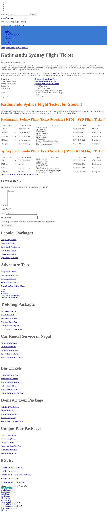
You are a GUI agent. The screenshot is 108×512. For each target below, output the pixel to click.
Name (3, 209)
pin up (3, 291)
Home (7, 31)
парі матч (4, 293)
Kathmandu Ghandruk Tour (10, 414)
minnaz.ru (5, 498)
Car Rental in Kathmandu (9, 343)
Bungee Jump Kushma (8, 240)
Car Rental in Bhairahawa (9, 350)
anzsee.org (6, 500)
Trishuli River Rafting (8, 243)
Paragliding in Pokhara (8, 272)
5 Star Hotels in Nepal (12, 482)
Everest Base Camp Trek (9, 311)
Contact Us (9, 42)
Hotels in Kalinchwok (12, 467)
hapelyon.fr (6, 494)
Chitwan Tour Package (8, 254)
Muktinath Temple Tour (9, 453)
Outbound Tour (10, 38)
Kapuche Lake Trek (7, 315)
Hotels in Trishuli (10, 479)
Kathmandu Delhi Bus (8, 386)
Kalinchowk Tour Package (10, 407)
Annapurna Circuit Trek (9, 322)
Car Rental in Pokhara (8, 347)
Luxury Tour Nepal (7, 442)
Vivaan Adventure (7, 18)
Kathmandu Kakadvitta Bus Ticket (12, 393)
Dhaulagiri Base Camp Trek (10, 326)
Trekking (8, 33)
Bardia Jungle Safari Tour (9, 275)
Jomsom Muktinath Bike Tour (11, 446)
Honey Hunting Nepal (8, 435)
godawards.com (8, 492)
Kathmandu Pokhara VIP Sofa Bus (12, 421)
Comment (4, 205)
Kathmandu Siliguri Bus (9, 389)
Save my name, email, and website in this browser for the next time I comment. (29, 222)
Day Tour (8, 36)
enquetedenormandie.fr (12, 506)
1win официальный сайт (9, 297)
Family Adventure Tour (9, 450)
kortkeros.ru (7, 496)
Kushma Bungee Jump (8, 418)
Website (3, 217)
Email (3, 213)
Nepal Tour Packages (12, 34)
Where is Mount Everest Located (12, 357)
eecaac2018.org (8, 504)
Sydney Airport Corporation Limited (46, 84)
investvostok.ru (9, 508)
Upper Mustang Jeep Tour (9, 258)
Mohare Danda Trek (7, 410)
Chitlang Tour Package (9, 250)
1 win (3, 290)
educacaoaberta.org (10, 502)
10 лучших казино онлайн (10, 295)
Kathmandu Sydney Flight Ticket (45, 79)
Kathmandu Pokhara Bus (9, 375)
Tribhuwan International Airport (45, 81)
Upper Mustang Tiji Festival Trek (12, 329)
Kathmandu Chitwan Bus (9, 379)
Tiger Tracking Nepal (8, 439)
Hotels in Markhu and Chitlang (16, 475)
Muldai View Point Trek (9, 318)
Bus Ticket (8, 44)
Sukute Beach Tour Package (10, 247)
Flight (7, 40)
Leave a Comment (19, 174)
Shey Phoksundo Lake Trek (10, 354)
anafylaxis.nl (8, 490)
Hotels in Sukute (10, 471)
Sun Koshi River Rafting (9, 282)
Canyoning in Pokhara (8, 279)
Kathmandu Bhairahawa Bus (11, 382)
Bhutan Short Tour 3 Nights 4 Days (13, 286)
